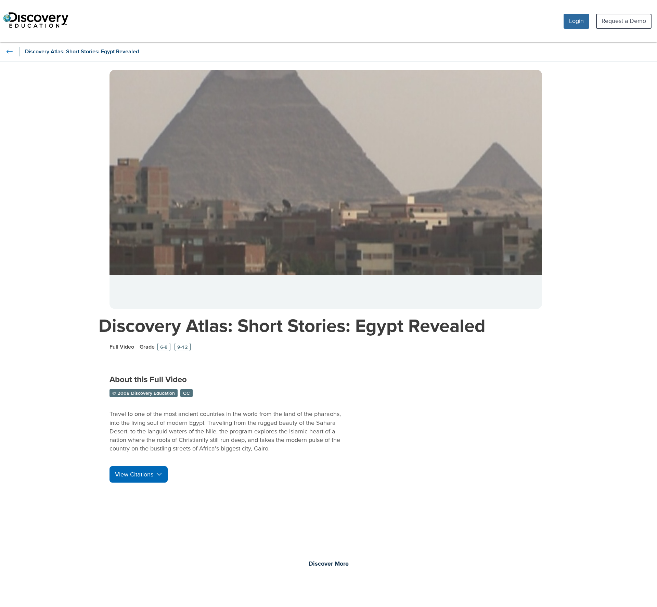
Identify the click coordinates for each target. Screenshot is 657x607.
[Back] (9, 51)
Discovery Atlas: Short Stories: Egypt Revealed (292, 325)
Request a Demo (624, 20)
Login (576, 20)
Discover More (329, 564)
